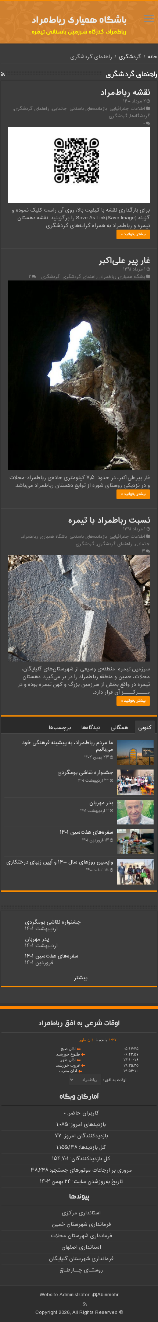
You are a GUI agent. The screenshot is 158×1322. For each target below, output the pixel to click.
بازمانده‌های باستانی (88, 108)
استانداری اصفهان (81, 1247)
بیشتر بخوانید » (133, 234)
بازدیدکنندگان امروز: (84, 1136)
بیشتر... (79, 978)
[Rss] (84, 1304)
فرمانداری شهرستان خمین (81, 1224)
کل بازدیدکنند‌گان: (89, 1159)
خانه (152, 57)
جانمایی (59, 108)
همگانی (119, 727)
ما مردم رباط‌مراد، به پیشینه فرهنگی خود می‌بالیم (67, 746)
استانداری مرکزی (81, 1213)
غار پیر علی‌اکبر (124, 261)
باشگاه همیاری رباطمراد (122, 276)
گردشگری (130, 57)
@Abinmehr (105, 1295)
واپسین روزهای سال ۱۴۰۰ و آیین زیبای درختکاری (59, 862)
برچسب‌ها (60, 727)
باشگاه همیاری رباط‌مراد (79, 21)
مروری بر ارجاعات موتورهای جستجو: (90, 1170)
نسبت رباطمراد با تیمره (109, 520)
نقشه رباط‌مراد (125, 93)
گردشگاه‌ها (140, 116)
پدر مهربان (101, 803)
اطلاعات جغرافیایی (127, 108)
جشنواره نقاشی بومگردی (85, 772)
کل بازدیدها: (92, 1147)
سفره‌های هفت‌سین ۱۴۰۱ (86, 832)
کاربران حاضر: (82, 1113)
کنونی (144, 727)
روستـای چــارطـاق (81, 1270)
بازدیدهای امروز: (87, 1124)
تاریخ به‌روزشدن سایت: (97, 1182)
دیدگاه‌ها (90, 727)
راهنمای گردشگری (31, 108)
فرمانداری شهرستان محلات (81, 1236)
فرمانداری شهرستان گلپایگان (81, 1259)
